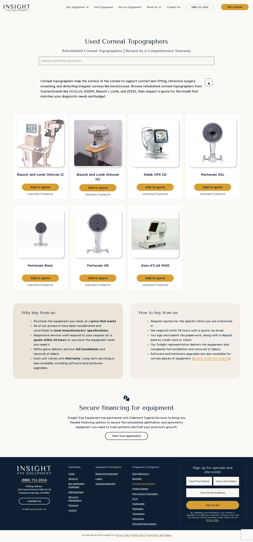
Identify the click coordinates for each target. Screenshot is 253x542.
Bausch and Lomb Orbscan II (40, 175)
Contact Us (47, 194)
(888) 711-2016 (34, 480)
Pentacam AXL (212, 175)
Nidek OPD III (155, 175)
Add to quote (40, 187)
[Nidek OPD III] (155, 143)
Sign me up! (212, 505)
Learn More (34, 194)
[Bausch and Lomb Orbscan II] (40, 143)
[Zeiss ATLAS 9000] (155, 234)
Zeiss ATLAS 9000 (155, 265)
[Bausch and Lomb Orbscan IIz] (98, 143)
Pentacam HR (98, 265)
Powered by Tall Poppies (159, 535)
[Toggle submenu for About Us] (160, 7)
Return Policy (138, 535)
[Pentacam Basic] (40, 234)
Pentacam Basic (40, 265)
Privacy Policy (212, 520)
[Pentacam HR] (98, 234)
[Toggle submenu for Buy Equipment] (87, 7)
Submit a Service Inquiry (211, 358)
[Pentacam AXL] (212, 143)
